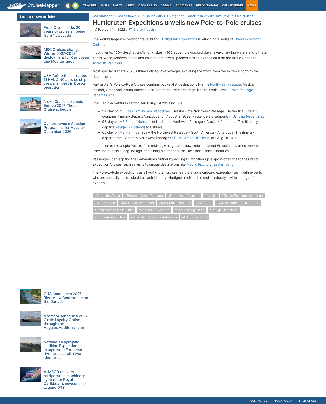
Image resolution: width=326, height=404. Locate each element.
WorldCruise (105, 203)
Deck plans (147, 5)
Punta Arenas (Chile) (190, 138)
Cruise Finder (233, 5)
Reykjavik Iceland (224, 210)
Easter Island (224, 164)
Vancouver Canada (155, 210)
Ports (118, 5)
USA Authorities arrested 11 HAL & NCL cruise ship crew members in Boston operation (65, 81)
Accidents (183, 5)
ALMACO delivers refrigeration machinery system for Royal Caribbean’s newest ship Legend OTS (65, 380)
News (251, 5)
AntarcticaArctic (108, 195)
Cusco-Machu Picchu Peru (239, 203)
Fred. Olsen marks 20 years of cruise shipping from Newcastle (64, 32)
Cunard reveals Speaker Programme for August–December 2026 (64, 128)
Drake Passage (241, 90)
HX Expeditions (195, 217)
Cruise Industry (144, 29)
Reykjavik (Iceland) (130, 127)
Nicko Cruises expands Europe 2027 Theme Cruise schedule (63, 106)
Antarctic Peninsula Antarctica (154, 217)
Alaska (212, 195)
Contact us (258, 400)
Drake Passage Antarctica (243, 195)
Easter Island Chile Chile (114, 210)
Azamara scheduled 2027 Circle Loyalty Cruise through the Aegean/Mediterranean (66, 322)
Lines (130, 5)
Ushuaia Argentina (190, 210)
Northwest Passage (225, 84)
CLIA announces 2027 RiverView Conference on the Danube (66, 298)
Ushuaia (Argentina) (247, 116)
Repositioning (207, 5)
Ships (104, 5)
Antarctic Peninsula (107, 63)
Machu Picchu (198, 164)
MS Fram (126, 132)
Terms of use (306, 400)
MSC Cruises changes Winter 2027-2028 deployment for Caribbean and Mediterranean (66, 55)
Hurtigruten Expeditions (178, 39)
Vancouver (162, 111)
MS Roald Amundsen (136, 111)
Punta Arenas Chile (110, 217)
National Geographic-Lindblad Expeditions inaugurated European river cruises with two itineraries (63, 350)
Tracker (90, 5)
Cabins (166, 5)
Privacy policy (282, 400)
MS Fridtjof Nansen (134, 121)
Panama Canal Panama (145, 195)
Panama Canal (104, 95)
